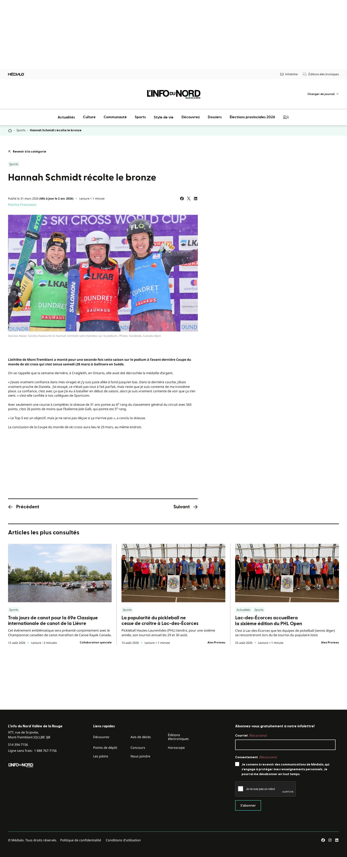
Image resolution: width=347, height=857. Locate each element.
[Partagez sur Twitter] (189, 198)
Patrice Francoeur (22, 204)
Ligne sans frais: (32, 751)
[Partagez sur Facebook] (182, 198)
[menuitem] (323, 94)
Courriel (250, 735)
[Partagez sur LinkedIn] (195, 198)
